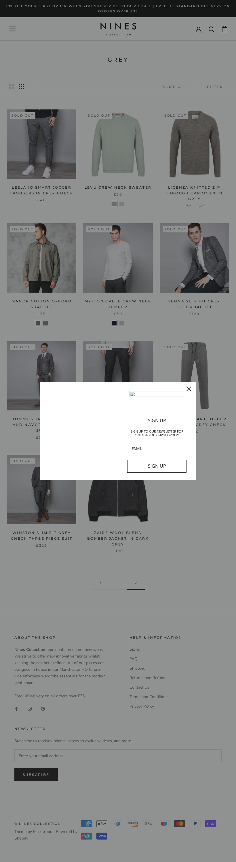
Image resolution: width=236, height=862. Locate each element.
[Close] (189, 389)
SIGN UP (157, 466)
